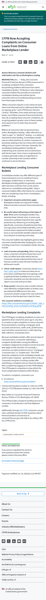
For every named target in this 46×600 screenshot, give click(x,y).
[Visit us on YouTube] (19, 541)
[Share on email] (36, 61)
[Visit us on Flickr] (24, 541)
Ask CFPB (23, 410)
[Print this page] (42, 62)
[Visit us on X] (8, 541)
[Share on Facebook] (20, 61)
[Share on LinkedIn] (30, 61)
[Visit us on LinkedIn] (14, 541)
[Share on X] (25, 61)
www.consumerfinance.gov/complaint (20, 381)
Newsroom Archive (10, 29)
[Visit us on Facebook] (3, 541)
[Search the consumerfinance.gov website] (43, 7)
